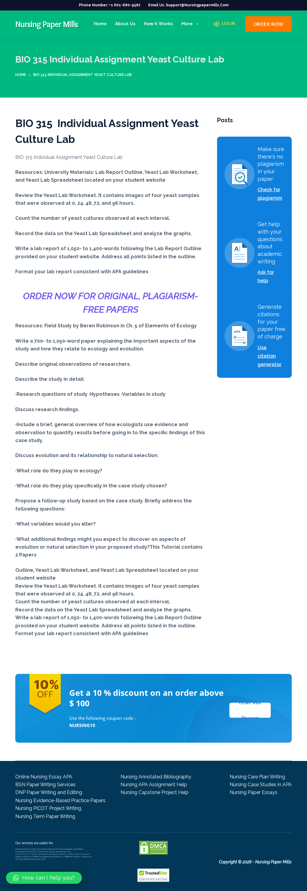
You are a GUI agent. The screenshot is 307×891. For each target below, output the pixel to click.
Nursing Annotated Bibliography (156, 777)
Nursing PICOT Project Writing (48, 808)
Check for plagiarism (270, 194)
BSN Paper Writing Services (45, 784)
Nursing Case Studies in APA (261, 784)
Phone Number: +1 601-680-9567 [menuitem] (110, 5)
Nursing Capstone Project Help (155, 792)
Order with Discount (250, 710)
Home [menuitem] (100, 24)
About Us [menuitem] (125, 24)
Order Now (268, 24)
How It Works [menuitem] (158, 24)
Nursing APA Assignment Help (154, 784)
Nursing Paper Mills (46, 24)
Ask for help (266, 276)
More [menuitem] (186, 24)
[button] (44, 878)
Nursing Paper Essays (253, 792)
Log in (228, 24)
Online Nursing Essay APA (43, 777)
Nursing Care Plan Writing (257, 777)
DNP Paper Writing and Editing (48, 792)
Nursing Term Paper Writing (45, 816)
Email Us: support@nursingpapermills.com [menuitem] (188, 5)
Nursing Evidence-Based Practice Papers (60, 800)
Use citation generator (270, 356)
